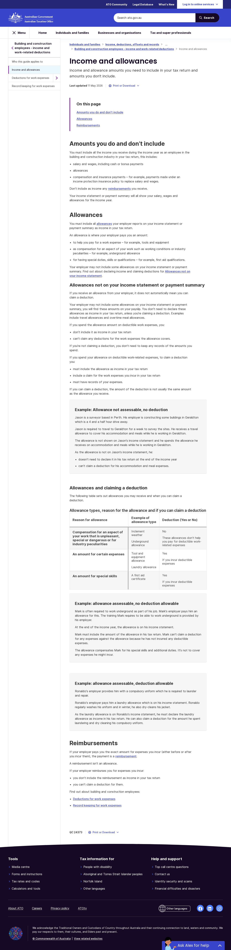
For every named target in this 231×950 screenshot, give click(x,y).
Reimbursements (88, 125)
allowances (104, 223)
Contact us (162, 874)
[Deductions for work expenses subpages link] (56, 78)
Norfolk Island (92, 881)
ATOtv (82, 908)
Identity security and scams (173, 881)
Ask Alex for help (193, 945)
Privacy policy (60, 908)
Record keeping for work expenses (33, 85)
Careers (37, 908)
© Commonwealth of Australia (51, 938)
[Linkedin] (209, 908)
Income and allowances (26, 69)
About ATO (15, 908)
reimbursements (119, 188)
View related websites (88, 938)
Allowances (84, 119)
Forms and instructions (27, 874)
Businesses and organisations (119, 33)
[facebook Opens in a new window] (200, 908)
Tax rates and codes (26, 881)
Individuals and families (72, 33)
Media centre (21, 867)
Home (42, 33)
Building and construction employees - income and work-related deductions (124, 48)
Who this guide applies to (27, 61)
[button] (124, 86)
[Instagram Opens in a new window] (219, 908)
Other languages (94, 888)
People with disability (97, 867)
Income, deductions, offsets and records (132, 44)
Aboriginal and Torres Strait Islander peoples (113, 874)
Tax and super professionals (170, 33)
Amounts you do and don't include (100, 112)
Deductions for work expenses (30, 77)
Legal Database (143, 4)
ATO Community (116, 4)
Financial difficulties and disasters (177, 888)
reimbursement (125, 756)
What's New (166, 4)
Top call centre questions (172, 867)
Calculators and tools (26, 888)
